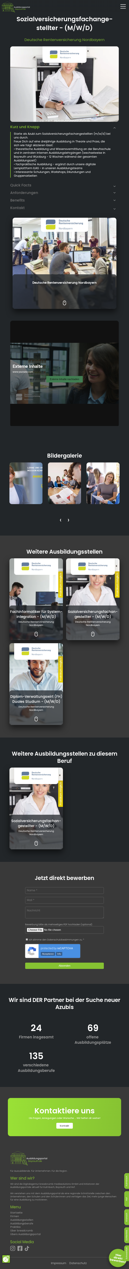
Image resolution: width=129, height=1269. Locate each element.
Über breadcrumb (21, 1230)
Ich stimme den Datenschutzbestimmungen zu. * (56, 939)
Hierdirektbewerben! (118, 1258)
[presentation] (60, 521)
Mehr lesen (64, 300)
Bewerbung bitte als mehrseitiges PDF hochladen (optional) (58, 924)
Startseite (16, 1212)
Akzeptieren (48, 954)
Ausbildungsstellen (21, 1220)
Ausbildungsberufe (21, 1223)
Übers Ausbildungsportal (25, 1234)
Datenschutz (78, 1263)
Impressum (58, 1263)
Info (59, 954)
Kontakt (64, 1125)
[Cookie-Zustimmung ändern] (6, 1259)
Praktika (15, 1227)
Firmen (14, 1216)
